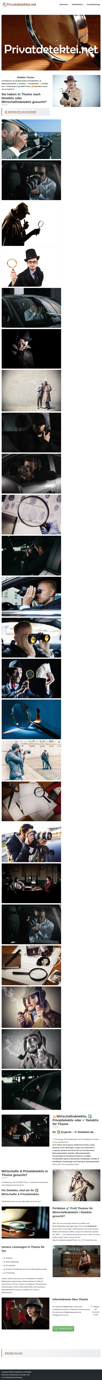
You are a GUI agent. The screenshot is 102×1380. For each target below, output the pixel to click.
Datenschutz (14, 1375)
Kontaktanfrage (93, 4)
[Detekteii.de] (18, 4)
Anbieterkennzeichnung (13, 1377)
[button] (68, 4)
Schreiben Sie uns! (14, 1353)
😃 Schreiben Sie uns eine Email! (20, 112)
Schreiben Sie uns (65, 1329)
